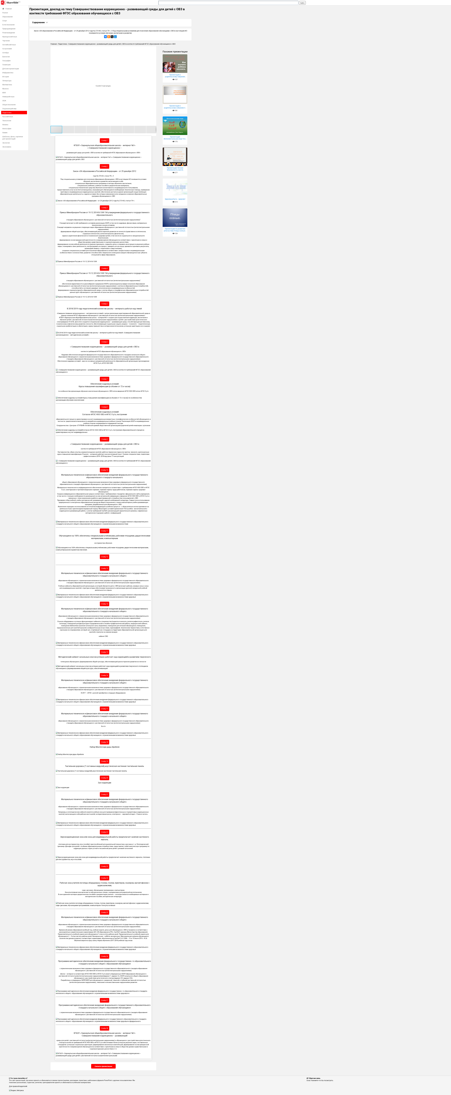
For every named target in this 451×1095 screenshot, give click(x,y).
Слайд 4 (104, 268)
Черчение (6, 40)
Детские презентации (10, 68)
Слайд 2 (104, 166)
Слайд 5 (104, 304)
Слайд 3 (104, 207)
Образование (7, 17)
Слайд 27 (104, 1000)
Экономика (6, 147)
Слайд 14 (104, 604)
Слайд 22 (104, 832)
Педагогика (6, 112)
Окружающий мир (9, 108)
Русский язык (7, 116)
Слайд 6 (104, 342)
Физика (5, 124)
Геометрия (6, 64)
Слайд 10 (104, 470)
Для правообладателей (18, 1086)
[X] (112, 36)
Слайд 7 (104, 379)
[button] (154, 48)
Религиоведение (8, 33)
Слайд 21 (104, 794)
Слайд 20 (104, 778)
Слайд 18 (104, 742)
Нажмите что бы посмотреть (322, 1080)
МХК (4, 92)
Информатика (7, 72)
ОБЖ (4, 100)
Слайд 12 (104, 557)
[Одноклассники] (108, 36)
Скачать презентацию (103, 1066)
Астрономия (7, 48)
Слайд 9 (104, 439)
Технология (6, 120)
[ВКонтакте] (105, 36)
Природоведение (8, 29)
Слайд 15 (104, 652)
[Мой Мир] (115, 36)
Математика (7, 84)
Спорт (4, 21)
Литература (6, 80)
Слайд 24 (104, 878)
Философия (6, 128)
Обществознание (9, 104)
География (6, 60)
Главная (8, 9)
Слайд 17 (104, 709)
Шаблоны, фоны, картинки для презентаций (12, 137)
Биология (6, 56)
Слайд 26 (104, 956)
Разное (5, 13)
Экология (6, 143)
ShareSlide (13, 2)
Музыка (5, 88)
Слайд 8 (104, 407)
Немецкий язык (8, 96)
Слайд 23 (104, 866)
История (5, 76)
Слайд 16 (104, 675)
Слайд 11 (104, 531)
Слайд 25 (104, 912)
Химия (4, 132)
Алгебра (5, 52)
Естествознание (8, 25)
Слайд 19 (104, 761)
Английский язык (9, 44)
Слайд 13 (104, 568)
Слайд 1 (104, 140)
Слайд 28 (104, 1028)
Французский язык (9, 37)
